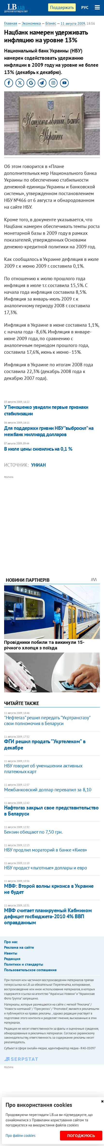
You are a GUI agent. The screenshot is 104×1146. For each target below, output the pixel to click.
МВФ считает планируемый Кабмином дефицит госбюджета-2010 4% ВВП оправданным (48, 916)
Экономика (31, 23)
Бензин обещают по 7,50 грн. (33, 832)
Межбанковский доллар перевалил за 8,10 (47, 789)
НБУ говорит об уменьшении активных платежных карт (43, 769)
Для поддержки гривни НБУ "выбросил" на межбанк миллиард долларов (48, 431)
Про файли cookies (20, 1135)
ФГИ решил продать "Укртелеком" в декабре (44, 744)
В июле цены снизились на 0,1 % (38, 449)
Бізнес (50, 23)
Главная (10, 23)
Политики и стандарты (23, 964)
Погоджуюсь (81, 1136)
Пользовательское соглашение (30, 969)
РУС (85, 7)
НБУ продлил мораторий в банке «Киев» (45, 850)
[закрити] (102, 1101)
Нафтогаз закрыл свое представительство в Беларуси (51, 810)
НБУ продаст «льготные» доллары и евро (45, 868)
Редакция (12, 958)
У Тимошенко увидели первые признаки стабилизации (46, 410)
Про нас (11, 941)
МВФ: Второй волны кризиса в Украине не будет (49, 888)
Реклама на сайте (19, 947)
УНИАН (38, 465)
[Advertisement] (52, 520)
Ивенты (10, 953)
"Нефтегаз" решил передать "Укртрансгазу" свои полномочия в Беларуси (47, 720)
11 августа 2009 (73, 23)
